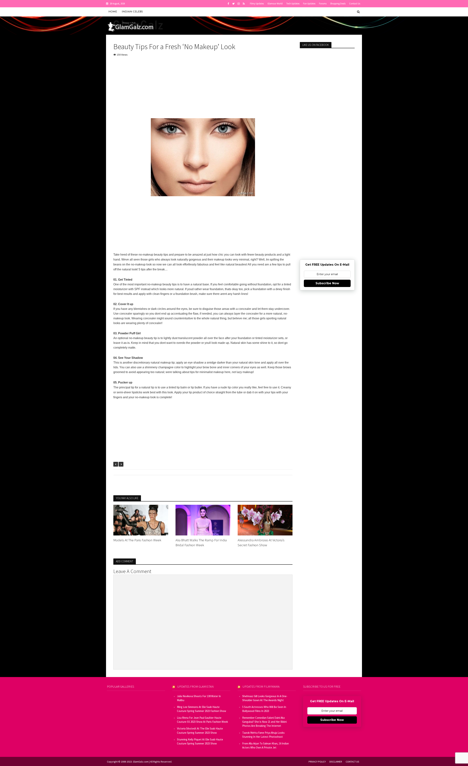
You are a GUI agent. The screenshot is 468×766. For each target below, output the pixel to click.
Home (112, 11)
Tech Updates (292, 3)
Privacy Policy (317, 761)
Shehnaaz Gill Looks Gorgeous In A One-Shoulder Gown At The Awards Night (264, 698)
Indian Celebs (132, 11)
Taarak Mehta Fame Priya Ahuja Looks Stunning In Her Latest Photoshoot (263, 734)
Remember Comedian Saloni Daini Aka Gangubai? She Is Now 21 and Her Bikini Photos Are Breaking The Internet (264, 721)
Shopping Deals (338, 3)
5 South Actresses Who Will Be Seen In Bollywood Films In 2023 (264, 709)
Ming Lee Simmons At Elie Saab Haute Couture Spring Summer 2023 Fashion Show (201, 709)
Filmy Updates (257, 3)
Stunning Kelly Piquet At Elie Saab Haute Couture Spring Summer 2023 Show (200, 741)
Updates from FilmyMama (261, 687)
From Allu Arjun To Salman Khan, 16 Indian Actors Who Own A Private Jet (265, 745)
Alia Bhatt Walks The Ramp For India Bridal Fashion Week (201, 542)
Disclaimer (335, 761)
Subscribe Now (327, 283)
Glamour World (275, 3)
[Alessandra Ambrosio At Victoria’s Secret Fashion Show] (265, 520)
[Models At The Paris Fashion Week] (140, 520)
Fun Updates (309, 3)
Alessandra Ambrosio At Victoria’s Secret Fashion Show (261, 542)
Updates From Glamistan (195, 687)
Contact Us (354, 3)
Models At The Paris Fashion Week (137, 540)
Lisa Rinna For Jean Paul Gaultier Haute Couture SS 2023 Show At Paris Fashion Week (202, 719)
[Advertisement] (202, 87)
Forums (323, 3)
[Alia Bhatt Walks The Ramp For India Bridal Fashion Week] (203, 520)
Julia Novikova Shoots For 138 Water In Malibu (199, 698)
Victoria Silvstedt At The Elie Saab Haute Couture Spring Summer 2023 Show (200, 730)
